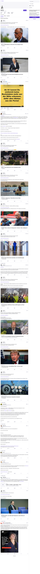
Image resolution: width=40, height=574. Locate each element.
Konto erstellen (34, 17)
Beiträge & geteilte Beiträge (4, 18)
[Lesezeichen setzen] (21, 47)
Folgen (25, 10)
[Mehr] (27, 47)
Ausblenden (21, 85)
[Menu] (27, 10)
